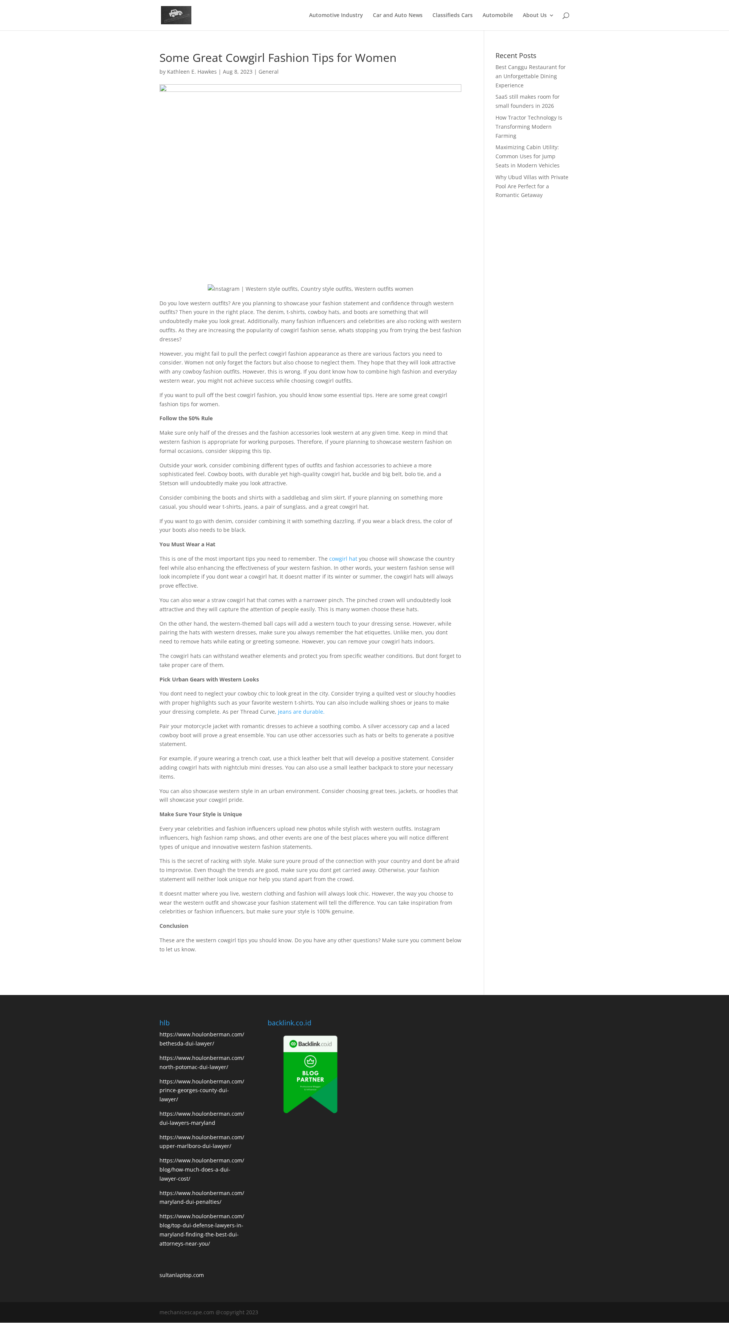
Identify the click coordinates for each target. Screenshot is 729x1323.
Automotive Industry (336, 16)
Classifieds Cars (452, 16)
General (269, 71)
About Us (535, 16)
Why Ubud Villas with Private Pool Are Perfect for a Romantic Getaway (531, 186)
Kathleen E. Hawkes (192, 71)
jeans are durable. (301, 711)
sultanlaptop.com (181, 1275)
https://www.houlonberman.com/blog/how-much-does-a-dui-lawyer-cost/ (201, 1169)
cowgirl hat (343, 558)
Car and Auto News (398, 16)
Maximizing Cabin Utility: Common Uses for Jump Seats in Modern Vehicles (527, 156)
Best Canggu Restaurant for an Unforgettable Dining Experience (530, 76)
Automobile (498, 16)
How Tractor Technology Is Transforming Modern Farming (528, 126)
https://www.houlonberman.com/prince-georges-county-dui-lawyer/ (201, 1090)
